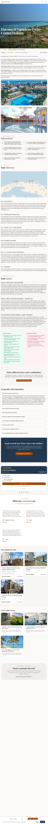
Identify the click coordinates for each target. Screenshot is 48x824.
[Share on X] (22, 492)
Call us (24, 488)
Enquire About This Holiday (23, 453)
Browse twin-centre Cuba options (24, 380)
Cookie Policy (23, 821)
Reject (37, 821)
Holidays (5, 49)
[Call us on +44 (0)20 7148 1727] (22, 819)
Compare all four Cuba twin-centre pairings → (28, 56)
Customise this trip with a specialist (23, 676)
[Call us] (43, 2)
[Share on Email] (24, 492)
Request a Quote (23, 483)
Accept (42, 821)
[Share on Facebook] (19, 492)
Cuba (4, 52)
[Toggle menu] (46, 2)
